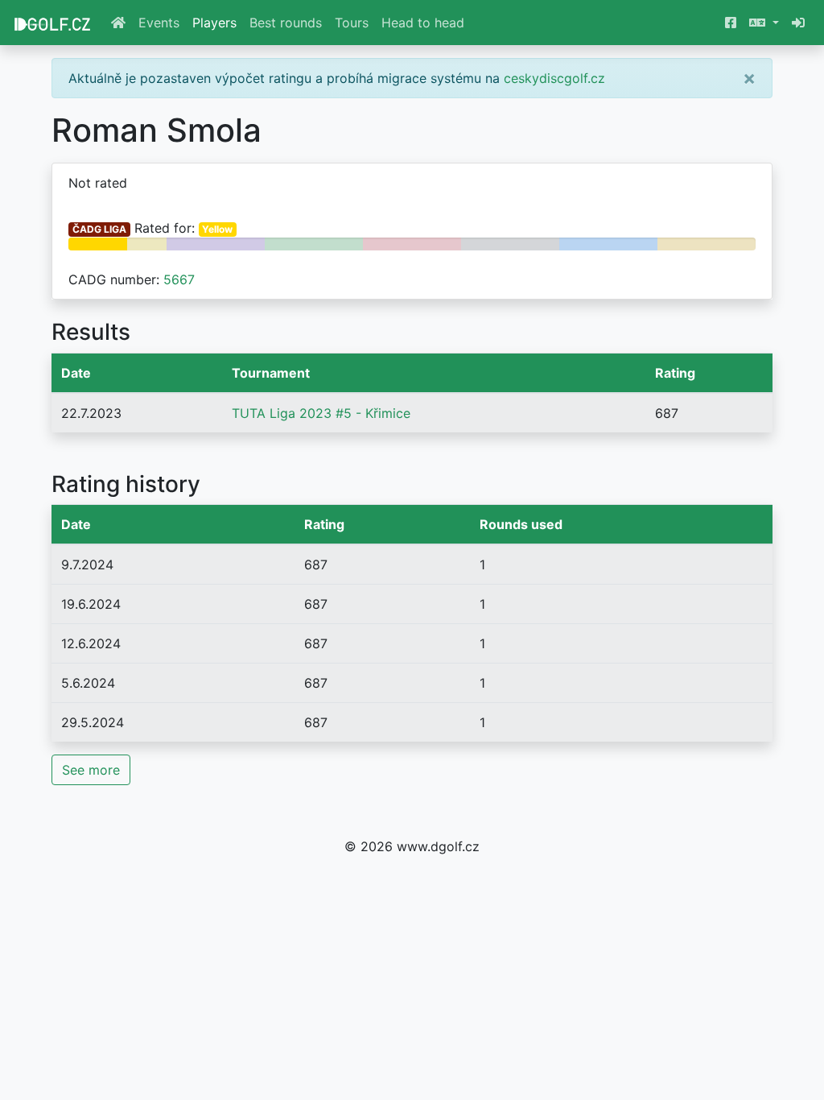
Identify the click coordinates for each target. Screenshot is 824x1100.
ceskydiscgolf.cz (554, 78)
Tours (352, 22)
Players (214, 22)
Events (158, 22)
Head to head (422, 22)
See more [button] (91, 770)
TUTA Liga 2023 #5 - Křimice (321, 413)
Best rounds (285, 22)
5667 (179, 279)
